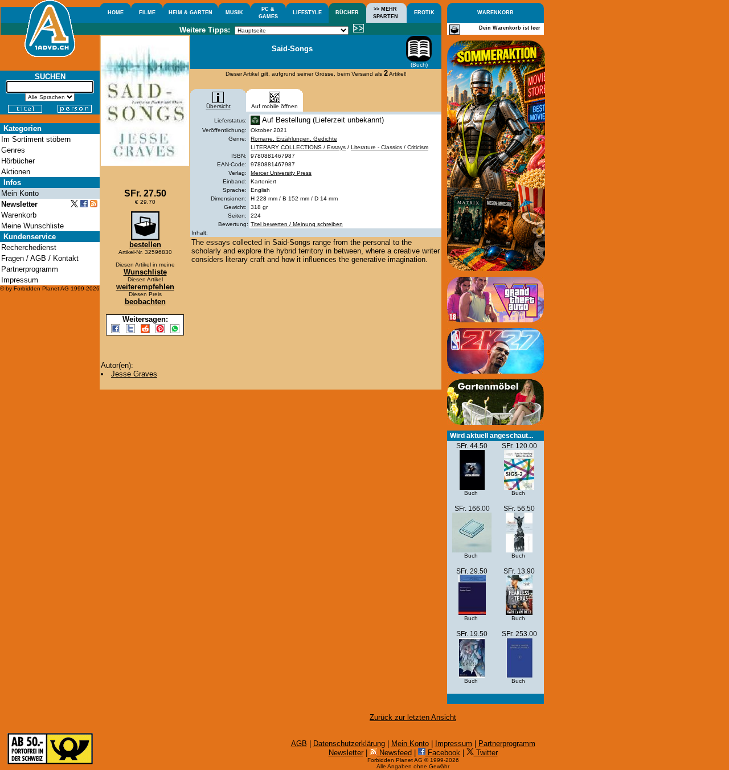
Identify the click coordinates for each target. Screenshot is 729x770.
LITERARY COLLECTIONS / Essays (298, 147)
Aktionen (15, 171)
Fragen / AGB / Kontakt (40, 258)
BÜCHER (347, 12)
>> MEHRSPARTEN (385, 12)
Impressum (453, 743)
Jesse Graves (134, 374)
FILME (147, 12)
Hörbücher (18, 161)
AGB (299, 743)
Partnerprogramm (506, 743)
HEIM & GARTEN (190, 12)
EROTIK (424, 12)
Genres (13, 150)
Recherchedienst (28, 247)
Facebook (442, 752)
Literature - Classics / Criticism (389, 147)
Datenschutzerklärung (349, 743)
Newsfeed (394, 752)
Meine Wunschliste (32, 226)
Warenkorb (18, 215)
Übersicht (218, 106)
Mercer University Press (281, 173)
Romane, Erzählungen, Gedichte (294, 139)
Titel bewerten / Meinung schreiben (297, 224)
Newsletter (346, 752)
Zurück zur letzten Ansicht (413, 717)
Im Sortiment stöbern (36, 139)
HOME (116, 12)
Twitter (486, 752)
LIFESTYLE (307, 12)
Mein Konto (410, 743)
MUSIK (234, 12)
